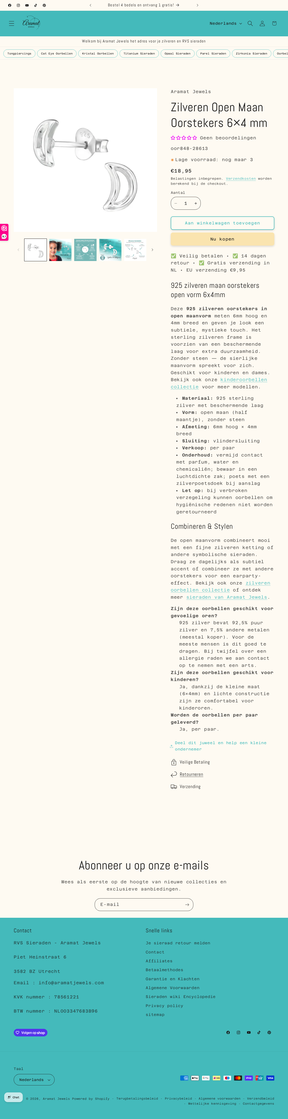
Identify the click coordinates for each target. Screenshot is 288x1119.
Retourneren (191, 774)
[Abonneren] (187, 904)
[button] (11, 23)
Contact (155, 952)
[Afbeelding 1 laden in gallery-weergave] (35, 250)
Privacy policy (164, 1005)
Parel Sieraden (213, 53)
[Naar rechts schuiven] (152, 249)
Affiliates (159, 961)
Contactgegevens (258, 1103)
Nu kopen (222, 239)
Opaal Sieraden (178, 53)
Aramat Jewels (57, 1098)
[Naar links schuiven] (18, 249)
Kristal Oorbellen (98, 53)
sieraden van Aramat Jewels (226, 597)
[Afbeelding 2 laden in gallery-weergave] (60, 250)
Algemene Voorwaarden (173, 988)
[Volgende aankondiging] (197, 5)
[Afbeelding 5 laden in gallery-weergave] (135, 250)
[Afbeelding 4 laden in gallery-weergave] (110, 250)
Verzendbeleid (260, 1098)
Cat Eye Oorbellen (57, 53)
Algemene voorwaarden (219, 1098)
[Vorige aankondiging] (90, 5)
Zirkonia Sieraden (251, 53)
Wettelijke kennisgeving (212, 1103)
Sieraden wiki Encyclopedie (181, 996)
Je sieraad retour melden (178, 943)
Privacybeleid (178, 1098)
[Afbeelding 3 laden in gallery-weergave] (85, 250)
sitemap (155, 1014)
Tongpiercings (19, 53)
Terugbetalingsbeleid (137, 1098)
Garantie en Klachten (173, 979)
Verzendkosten (241, 179)
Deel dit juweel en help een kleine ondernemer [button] (221, 746)
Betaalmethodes (164, 970)
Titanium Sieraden (139, 53)
